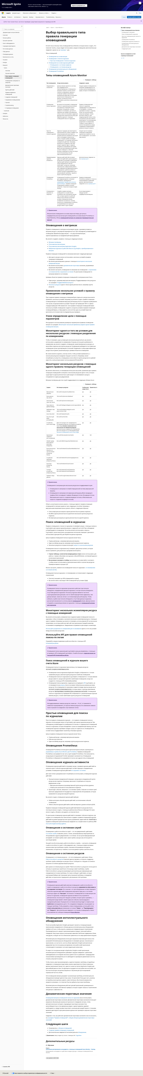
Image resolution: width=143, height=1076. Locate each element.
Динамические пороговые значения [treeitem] (12, 86)
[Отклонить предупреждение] (140, 3)
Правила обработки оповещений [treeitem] (10, 93)
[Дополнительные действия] (96, 27)
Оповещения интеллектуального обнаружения (62, 69)
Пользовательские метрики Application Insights (62, 246)
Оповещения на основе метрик (58, 56)
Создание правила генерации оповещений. (61, 1030)
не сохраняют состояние (78, 770)
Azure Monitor (59, 27)
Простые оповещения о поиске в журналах (62, 61)
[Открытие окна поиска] (136, 13)
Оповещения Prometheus (56, 71)
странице (63, 50)
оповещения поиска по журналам (69, 998)
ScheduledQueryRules (52, 643)
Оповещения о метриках (128, 32)
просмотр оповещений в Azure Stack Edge (67, 432)
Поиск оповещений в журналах (130, 34)
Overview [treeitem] (7, 70)
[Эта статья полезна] (122, 58)
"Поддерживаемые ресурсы (65, 282)
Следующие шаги (126, 48)
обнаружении (82, 1032)
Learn (47, 27)
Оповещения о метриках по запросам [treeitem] (12, 81)
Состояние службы (51, 833)
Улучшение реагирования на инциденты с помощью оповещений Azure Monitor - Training (70, 1049)
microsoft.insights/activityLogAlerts (56, 824)
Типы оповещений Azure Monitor (131, 30)
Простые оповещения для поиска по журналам (131, 37)
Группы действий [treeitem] (9, 90)
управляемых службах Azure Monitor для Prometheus (61, 752)
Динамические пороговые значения (131, 46)
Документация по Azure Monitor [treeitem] (11, 32)
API (84, 683)
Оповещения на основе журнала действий (61, 63)
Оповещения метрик (52, 998)
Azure (52, 27)
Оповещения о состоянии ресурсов (60, 67)
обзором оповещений (65, 1028)
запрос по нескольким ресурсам (83, 545)
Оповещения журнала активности (130, 41)
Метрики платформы (55, 242)
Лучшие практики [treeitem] (10, 73)
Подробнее (78, 1035)
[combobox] (12, 29)
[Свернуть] (22, 26)
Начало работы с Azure (134, 17)
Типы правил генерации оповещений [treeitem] (12, 77)
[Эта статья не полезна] (124, 58)
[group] (71, 432)
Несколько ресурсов (55, 285)
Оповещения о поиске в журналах (59, 58)
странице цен (84, 159)
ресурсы (62, 685)
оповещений (77, 601)
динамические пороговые (71, 265)
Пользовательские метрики (57, 244)
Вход (140, 13)
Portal (124, 17)
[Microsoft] (3, 13)
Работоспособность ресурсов (54, 859)
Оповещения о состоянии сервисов (60, 65)
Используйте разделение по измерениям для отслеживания (63, 628)
